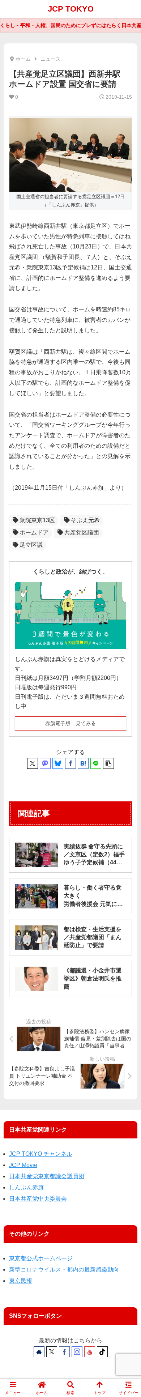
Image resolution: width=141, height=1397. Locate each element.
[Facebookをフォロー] (64, 1351)
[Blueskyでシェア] (57, 763)
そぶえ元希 (85, 520)
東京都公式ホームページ (41, 1258)
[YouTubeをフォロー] (89, 1351)
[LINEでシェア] (95, 763)
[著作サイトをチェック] (39, 1351)
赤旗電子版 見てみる (70, 723)
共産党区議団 (81, 532)
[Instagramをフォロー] (77, 1351)
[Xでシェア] (32, 763)
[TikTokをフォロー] (102, 1351)
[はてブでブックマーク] (83, 763)
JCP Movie (23, 1165)
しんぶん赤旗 (26, 1187)
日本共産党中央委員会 (38, 1199)
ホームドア (34, 532)
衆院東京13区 (37, 520)
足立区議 (31, 545)
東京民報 (20, 1281)
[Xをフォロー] (51, 1351)
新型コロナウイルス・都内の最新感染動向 (64, 1269)
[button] (108, 763)
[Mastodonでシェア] (45, 763)
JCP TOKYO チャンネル (40, 1154)
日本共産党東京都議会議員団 (46, 1176)
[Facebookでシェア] (70, 763)
